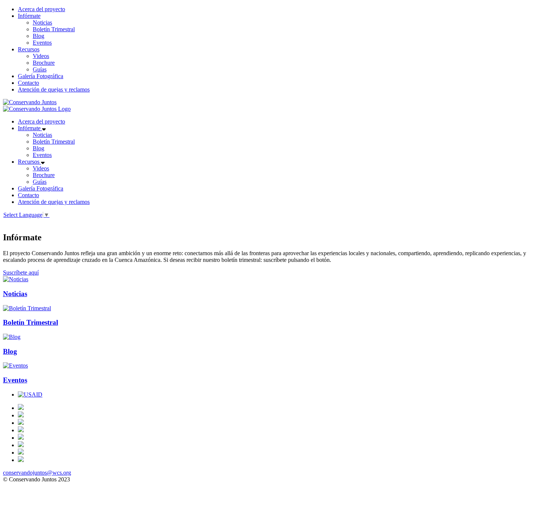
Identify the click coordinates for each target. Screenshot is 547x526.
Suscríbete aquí (21, 272)
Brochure (44, 63)
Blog (38, 36)
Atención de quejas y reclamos (54, 89)
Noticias (42, 22)
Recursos (28, 49)
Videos (41, 56)
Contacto (28, 83)
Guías (40, 69)
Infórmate (29, 16)
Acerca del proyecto (41, 9)
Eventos (42, 42)
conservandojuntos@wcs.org (37, 472)
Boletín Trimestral (54, 29)
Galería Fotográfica (40, 76)
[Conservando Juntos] (30, 102)
